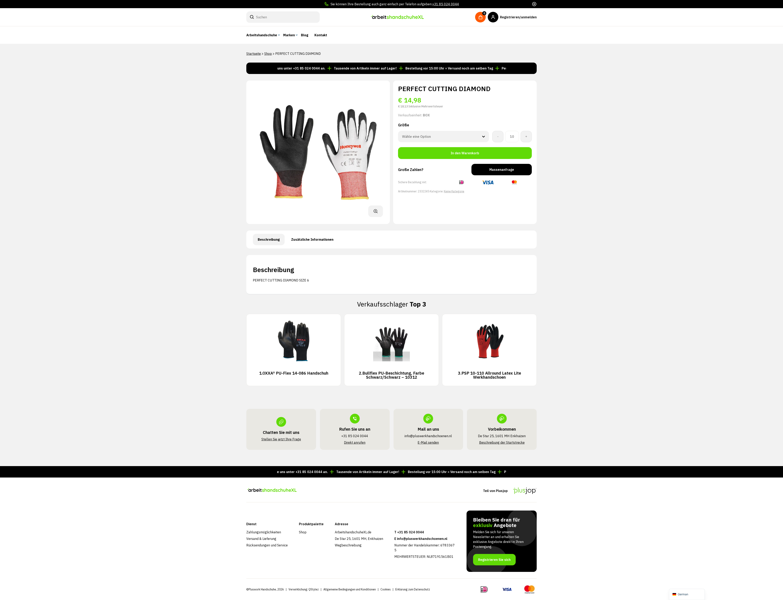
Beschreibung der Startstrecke (502, 442)
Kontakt (320, 35)
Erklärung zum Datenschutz (412, 589)
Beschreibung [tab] (269, 239)
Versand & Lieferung (261, 539)
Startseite (253, 54)
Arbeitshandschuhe (261, 35)
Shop (268, 54)
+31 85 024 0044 (445, 4)
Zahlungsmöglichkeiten (263, 532)
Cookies (385, 589)
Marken (289, 35)
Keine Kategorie (454, 191)
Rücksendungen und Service (267, 545)
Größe (403, 125)
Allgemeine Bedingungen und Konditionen (349, 589)
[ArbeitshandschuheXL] (397, 17)
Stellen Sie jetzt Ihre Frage (281, 439)
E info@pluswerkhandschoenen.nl (420, 539)
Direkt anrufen (354, 442)
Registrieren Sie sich (494, 560)
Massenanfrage (501, 170)
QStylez (314, 589)
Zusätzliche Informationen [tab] (312, 239)
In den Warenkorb (465, 153)
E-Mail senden (428, 442)
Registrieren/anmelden (518, 17)
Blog (304, 35)
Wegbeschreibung (348, 545)
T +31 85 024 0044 (409, 532)
